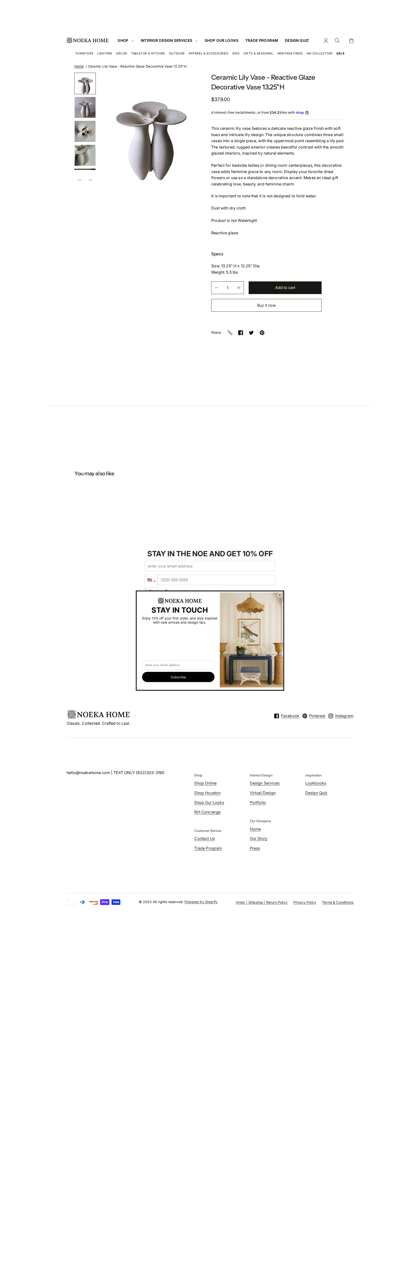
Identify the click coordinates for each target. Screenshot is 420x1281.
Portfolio (258, 802)
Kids (236, 53)
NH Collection (319, 53)
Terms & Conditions (337, 902)
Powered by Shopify (201, 902)
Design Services (265, 783)
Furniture (84, 53)
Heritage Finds (290, 53)
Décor (121, 53)
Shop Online (205, 783)
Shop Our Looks (209, 802)
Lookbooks (315, 783)
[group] (85, 83)
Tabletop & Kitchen (148, 53)
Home (79, 66)
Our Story (258, 838)
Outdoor (177, 53)
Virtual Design (263, 792)
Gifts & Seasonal (258, 53)
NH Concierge (207, 812)
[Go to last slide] (79, 180)
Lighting (104, 53)
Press (255, 848)
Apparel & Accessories (208, 53)
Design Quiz (316, 792)
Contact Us (204, 838)
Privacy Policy (304, 902)
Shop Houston (207, 792)
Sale (340, 53)
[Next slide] (90, 180)
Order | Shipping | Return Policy (262, 902)
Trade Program (208, 848)
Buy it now (266, 305)
